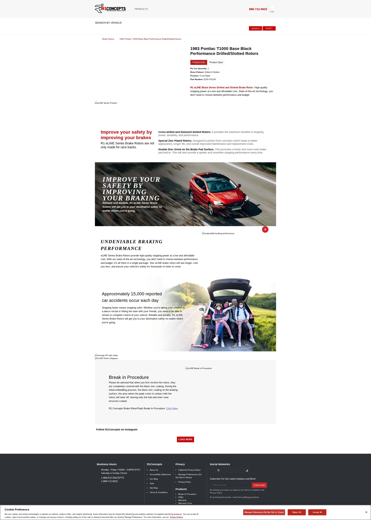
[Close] (366, 512)
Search (255, 28)
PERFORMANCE (121, 248)
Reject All (296, 512)
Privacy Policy (184, 482)
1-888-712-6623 (109, 481)
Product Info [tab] (199, 62)
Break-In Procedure (187, 494)
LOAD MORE (185, 439)
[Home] (96, 38)
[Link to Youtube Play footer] (224, 470)
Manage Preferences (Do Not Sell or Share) (264, 512)
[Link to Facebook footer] (212, 470)
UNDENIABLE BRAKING (132, 241)
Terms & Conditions (159, 492)
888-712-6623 (257, 9)
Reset (269, 28)
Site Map (154, 488)
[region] (185, 512)
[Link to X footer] (218, 470)
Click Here (172, 408)
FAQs (180, 497)
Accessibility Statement (160, 474)
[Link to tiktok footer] (247, 470)
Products (142, 9)
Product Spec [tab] (216, 62)
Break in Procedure (129, 377)
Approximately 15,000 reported (132, 293)
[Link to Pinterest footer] (229, 470)
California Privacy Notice (189, 470)
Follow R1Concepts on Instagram (116, 429)
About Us (154, 470)
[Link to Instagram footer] (235, 470)
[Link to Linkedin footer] (241, 470)
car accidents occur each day (130, 300)
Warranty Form (185, 503)
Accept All (317, 512)
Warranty (182, 500)
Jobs (152, 483)
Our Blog (154, 479)
